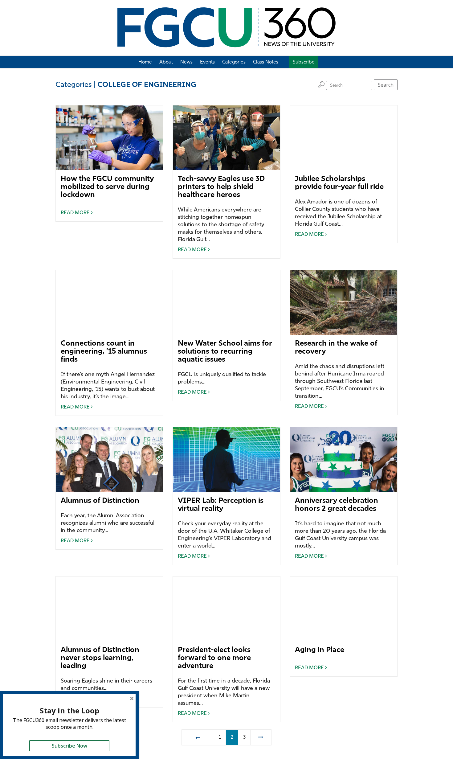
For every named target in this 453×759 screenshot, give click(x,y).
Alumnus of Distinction (100, 501)
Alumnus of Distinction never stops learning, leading (100, 658)
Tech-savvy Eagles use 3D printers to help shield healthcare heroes (221, 187)
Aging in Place (319, 650)
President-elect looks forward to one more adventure (214, 658)
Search (386, 84)
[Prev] (198, 737)
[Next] (261, 737)
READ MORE (76, 213)
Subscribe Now (69, 745)
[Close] (131, 698)
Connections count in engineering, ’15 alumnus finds (104, 351)
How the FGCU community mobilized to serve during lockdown (107, 187)
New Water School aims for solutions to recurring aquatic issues (225, 351)
